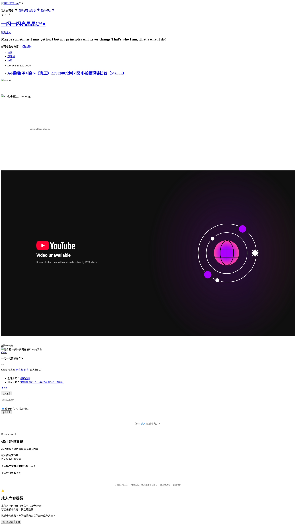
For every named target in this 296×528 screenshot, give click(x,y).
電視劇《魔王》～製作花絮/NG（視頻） (42, 382)
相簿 (9, 52)
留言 (26, 370)
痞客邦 (19, 370)
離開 (18, 522)
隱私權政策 (165, 485)
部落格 (11, 56)
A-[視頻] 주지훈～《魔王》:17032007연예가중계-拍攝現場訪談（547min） (66, 73)
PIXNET (124, 485)
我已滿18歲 (7, 522)
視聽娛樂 (26, 46)
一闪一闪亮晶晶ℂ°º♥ (23, 24)
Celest (4, 352)
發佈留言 (6, 412)
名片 (9, 60)
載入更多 (6, 393)
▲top (4, 387)
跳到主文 (6, 32)
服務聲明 (177, 485)
